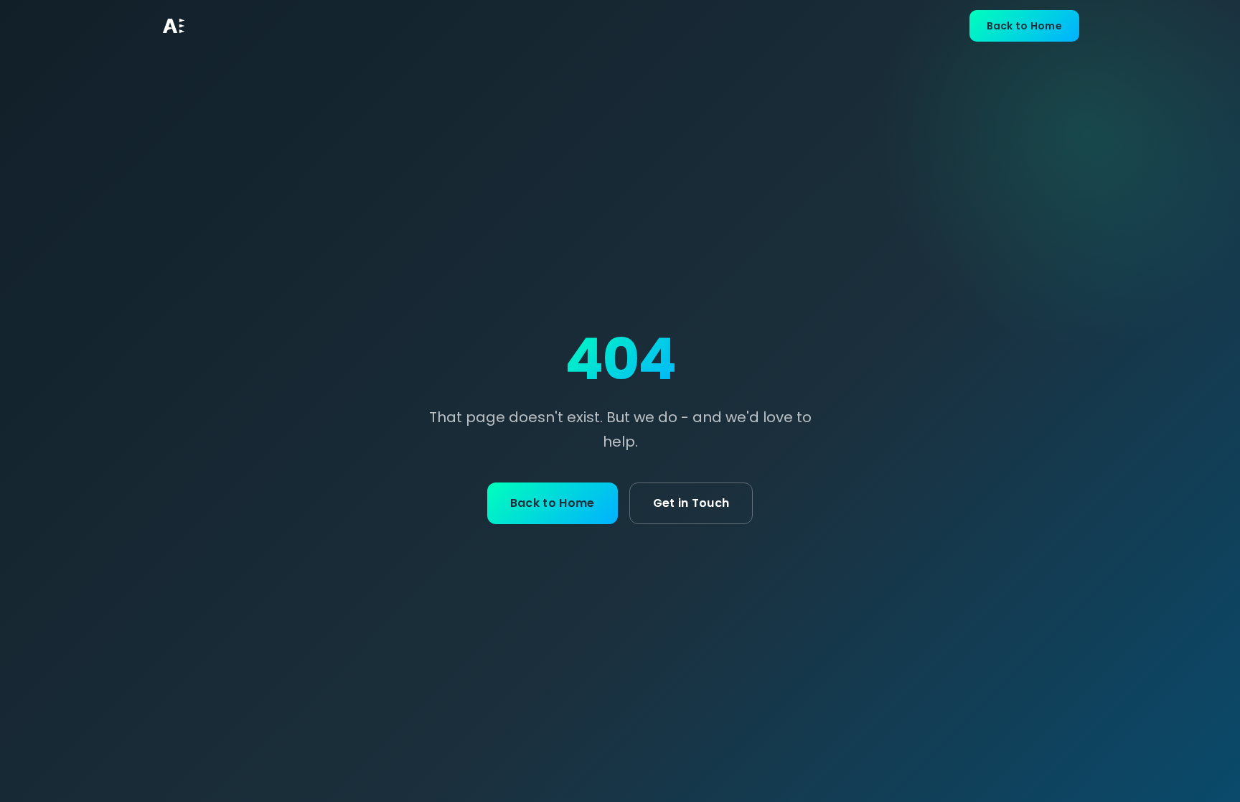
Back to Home (1024, 26)
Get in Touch (691, 503)
